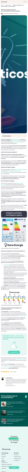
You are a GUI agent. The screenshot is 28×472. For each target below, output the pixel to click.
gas (11, 366)
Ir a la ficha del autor (10, 385)
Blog (2, 5)
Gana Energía (15, 140)
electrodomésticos (15, 139)
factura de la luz (22, 315)
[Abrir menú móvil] (26, 1)
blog (8, 360)
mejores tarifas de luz (5, 366)
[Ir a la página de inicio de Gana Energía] (6, 449)
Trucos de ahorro (8, 5)
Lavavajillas (6, 264)
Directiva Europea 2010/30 (20, 169)
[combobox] (15, 2)
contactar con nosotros (21, 359)
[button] (24, 135)
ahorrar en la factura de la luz (19, 142)
